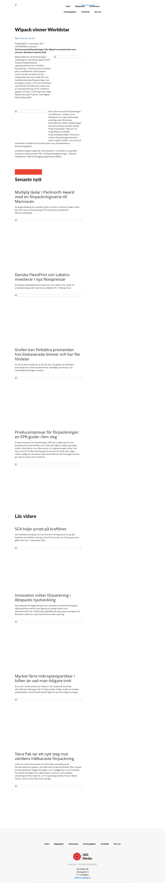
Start (68, 6)
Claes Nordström (27, 38)
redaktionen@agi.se (82, 878)
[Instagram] (88, 833)
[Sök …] (109, 6)
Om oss (97, 12)
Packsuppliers (70, 12)
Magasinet (80, 6)
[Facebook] (77, 833)
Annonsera (94, 6)
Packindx (85, 12)
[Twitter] (82, 833)
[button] (17, 172)
